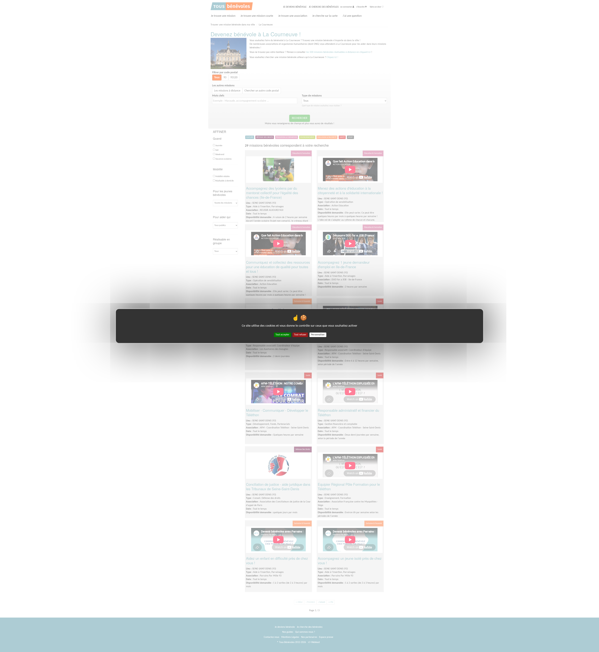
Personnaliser (318, 334)
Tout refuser (300, 334)
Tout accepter (282, 334)
